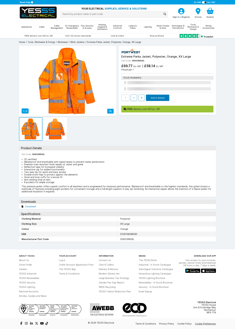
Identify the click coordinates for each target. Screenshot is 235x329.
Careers (23, 269)
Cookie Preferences (205, 323)
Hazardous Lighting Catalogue (155, 273)
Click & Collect (106, 264)
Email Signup (145, 291)
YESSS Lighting (27, 287)
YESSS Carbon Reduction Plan (115, 291)
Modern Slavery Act (109, 273)
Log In (62, 260)
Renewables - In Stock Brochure (155, 282)
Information (106, 256)
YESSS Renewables (29, 278)
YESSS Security (27, 282)
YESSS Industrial (27, 273)
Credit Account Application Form (76, 264)
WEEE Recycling (107, 287)
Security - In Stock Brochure (154, 287)
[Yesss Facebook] (21, 323)
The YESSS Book (148, 260)
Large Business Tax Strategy (114, 278)
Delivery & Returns (108, 269)
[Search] (165, 14)
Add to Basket (158, 97)
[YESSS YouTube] (42, 323)
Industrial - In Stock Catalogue (155, 264)
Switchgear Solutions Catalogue (156, 269)
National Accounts (29, 291)
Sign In (176, 17)
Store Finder (25, 264)
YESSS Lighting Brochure (152, 278)
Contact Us (105, 260)
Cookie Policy (184, 323)
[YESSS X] (36, 323)
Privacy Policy (166, 323)
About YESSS (27, 256)
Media (142, 256)
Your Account (67, 256)
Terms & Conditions (69, 273)
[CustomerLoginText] (181, 10)
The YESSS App (67, 269)
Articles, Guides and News (33, 296)
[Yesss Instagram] (26, 323)
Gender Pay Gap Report (111, 282)
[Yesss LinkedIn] (31, 323)
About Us (24, 260)
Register (185, 17)
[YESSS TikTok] (47, 323)
